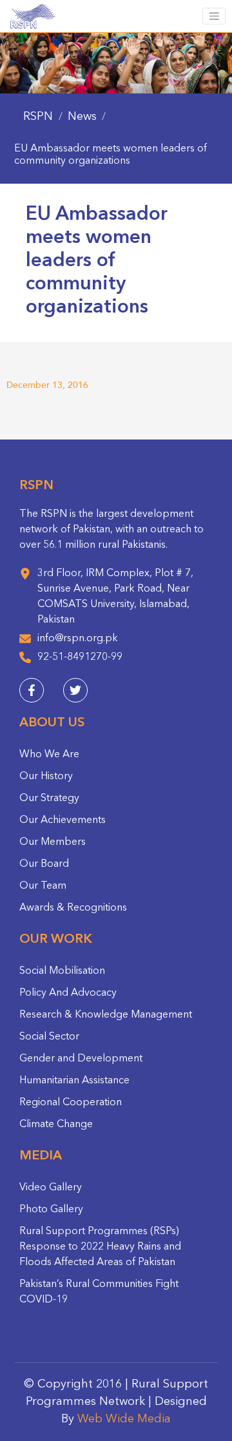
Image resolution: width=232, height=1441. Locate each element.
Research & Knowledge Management (105, 1015)
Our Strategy (49, 798)
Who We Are (49, 755)
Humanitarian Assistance (74, 1081)
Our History (46, 776)
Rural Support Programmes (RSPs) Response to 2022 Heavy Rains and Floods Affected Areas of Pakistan (100, 1247)
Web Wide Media (124, 1419)
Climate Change (56, 1124)
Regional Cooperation (70, 1103)
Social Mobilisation (62, 971)
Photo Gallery (51, 1209)
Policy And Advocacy (68, 993)
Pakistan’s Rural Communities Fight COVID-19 (99, 1292)
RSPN (38, 116)
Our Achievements (62, 820)
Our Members (52, 842)
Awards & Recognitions (73, 908)
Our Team (42, 886)
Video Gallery (50, 1188)
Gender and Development (80, 1059)
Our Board (44, 864)
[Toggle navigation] (214, 16)
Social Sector (49, 1037)
